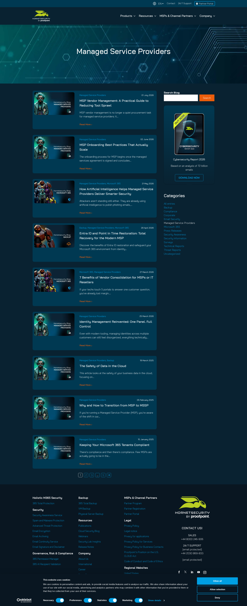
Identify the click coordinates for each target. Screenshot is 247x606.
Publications (84, 525)
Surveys (168, 242)
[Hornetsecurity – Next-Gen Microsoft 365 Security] (41, 16)
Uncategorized (172, 253)
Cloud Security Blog (88, 530)
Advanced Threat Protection (47, 525)
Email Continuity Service (45, 541)
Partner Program (133, 503)
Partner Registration (134, 508)
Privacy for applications (136, 536)
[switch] (88, 600)
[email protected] (192, 549)
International (85, 564)
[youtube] (198, 572)
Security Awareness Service (47, 515)
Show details (154, 600)
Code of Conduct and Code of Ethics (143, 561)
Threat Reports (172, 250)
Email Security (172, 219)
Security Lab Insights (89, 541)
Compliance (170, 211)
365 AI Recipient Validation (47, 564)
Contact (171, 3)
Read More (85, 124)
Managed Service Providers (92, 95)
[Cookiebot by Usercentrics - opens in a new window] (24, 600)
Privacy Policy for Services (138, 541)
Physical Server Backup (90, 513)
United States (131, 573)
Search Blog (172, 92)
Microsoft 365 (114, 183)
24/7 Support (185, 3)
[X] (186, 572)
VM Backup (84, 508)
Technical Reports (174, 246)
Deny (217, 597)
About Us (83, 558)
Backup (83, 227)
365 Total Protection (43, 503)
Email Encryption (41, 530)
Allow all (217, 581)
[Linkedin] (192, 572)
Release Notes (86, 546)
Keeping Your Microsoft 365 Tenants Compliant (114, 445)
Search (207, 98)
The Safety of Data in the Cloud (102, 366)
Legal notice (130, 530)
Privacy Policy (131, 525)
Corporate (169, 215)
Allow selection (217, 589)
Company (206, 16)
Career (82, 569)
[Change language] (158, 3)
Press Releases (173, 230)
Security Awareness (175, 234)
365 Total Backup (87, 503)
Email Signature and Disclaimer (49, 546)
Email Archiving (40, 536)
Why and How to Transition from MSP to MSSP (114, 405)
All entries (169, 203)
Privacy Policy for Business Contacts (143, 546)
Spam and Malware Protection (48, 520)
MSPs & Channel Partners (176, 16)
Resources (146, 16)
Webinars (83, 536)
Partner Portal (206, 3)
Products (126, 16)
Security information (175, 238)
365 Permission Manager (46, 558)
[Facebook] (179, 572)
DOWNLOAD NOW (189, 177)
